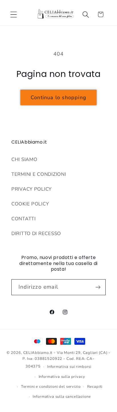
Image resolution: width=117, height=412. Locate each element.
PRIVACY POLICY (31, 189)
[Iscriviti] (97, 287)
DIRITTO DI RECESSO (36, 233)
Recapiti (95, 386)
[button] (13, 14)
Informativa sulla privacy (62, 376)
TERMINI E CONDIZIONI (38, 174)
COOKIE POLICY (30, 204)
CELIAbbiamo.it (38, 352)
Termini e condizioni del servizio (51, 386)
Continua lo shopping (58, 97)
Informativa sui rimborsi (69, 366)
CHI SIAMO (24, 159)
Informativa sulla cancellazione (62, 396)
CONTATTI (23, 218)
